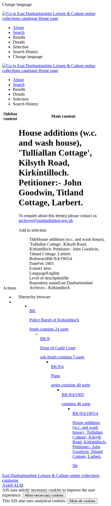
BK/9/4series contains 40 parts (70, 375)
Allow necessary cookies (44, 495)
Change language (28, 56)
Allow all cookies (82, 501)
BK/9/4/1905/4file (89, 439)
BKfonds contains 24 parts (54, 319)
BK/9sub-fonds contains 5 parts (62, 347)
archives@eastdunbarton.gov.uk (46, 220)
